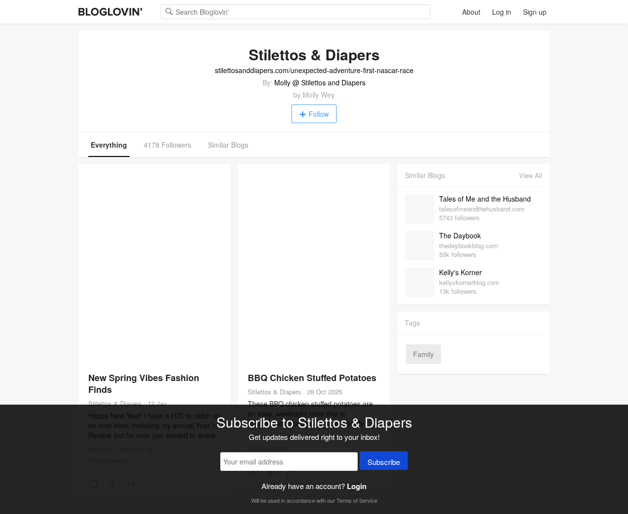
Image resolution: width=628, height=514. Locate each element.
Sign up (535, 12)
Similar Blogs (228, 145)
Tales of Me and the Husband (485, 198)
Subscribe (383, 462)
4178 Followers (167, 145)
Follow (319, 114)
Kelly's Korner (460, 272)
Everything (109, 145)
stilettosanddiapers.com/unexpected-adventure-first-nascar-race (314, 70)
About (471, 12)
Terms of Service (357, 500)
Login (356, 486)
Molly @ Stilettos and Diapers (320, 82)
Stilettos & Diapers (115, 403)
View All (530, 175)
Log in (501, 12)
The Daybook (460, 235)
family (423, 354)
